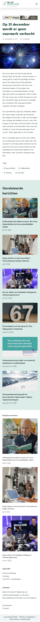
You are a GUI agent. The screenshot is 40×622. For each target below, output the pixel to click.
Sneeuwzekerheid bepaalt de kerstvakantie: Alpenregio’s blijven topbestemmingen (17, 397)
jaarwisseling (9, 168)
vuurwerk (19, 173)
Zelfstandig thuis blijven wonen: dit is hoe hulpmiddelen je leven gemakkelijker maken (19, 224)
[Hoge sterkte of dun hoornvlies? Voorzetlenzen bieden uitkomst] (20, 245)
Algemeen (26, 39)
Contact (5, 608)
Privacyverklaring (9, 573)
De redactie (7, 605)
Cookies (5, 576)
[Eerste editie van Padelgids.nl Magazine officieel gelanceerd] (20, 279)
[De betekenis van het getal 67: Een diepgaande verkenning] (20, 313)
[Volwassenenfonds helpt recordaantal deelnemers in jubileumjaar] (20, 347)
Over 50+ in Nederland (11, 579)
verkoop (8, 173)
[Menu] (37, 4)
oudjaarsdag (24, 168)
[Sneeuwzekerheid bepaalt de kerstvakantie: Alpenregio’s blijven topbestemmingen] (20, 381)
